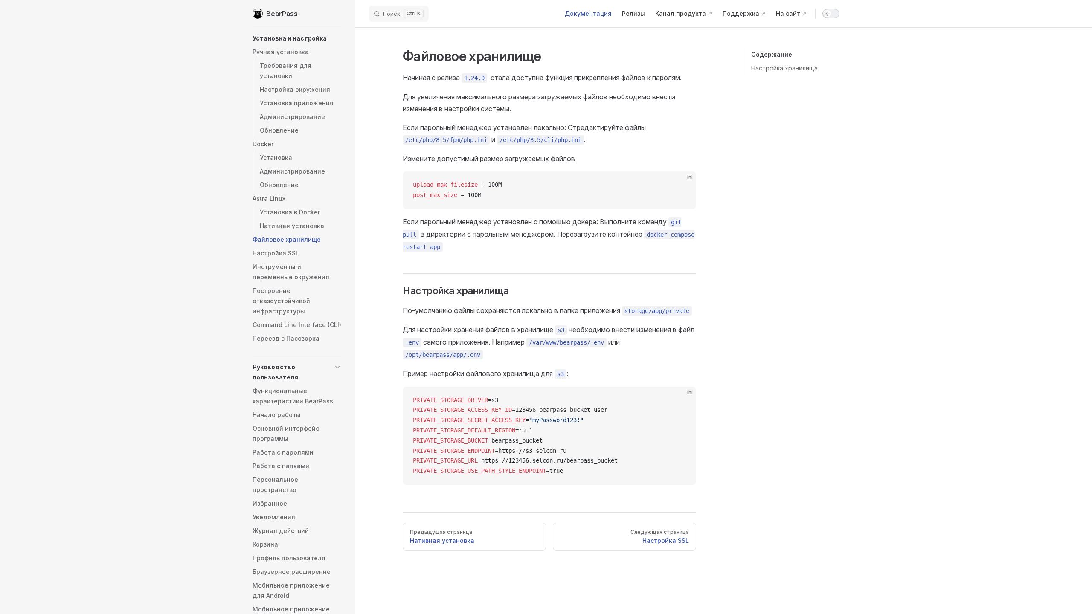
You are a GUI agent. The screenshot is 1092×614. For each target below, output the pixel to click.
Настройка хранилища (784, 68)
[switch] (830, 13)
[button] (297, 38)
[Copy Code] (682, 185)
